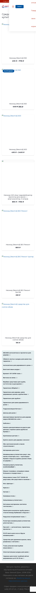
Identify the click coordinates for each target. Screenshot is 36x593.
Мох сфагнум (8, 483)
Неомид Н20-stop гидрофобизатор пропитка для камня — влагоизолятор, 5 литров (18, 197)
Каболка (7, 423)
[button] (13, 7)
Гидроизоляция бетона (12, 409)
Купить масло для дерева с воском (16, 440)
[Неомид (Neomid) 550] (18, 39)
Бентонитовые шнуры (11, 369)
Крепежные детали (11, 436)
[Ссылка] (5, 6)
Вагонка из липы (10, 377)
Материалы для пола (11, 450)
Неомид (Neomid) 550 (18, 58)
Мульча (6, 488)
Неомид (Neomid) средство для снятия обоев (18, 339)
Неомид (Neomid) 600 (18, 149)
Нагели (6, 492)
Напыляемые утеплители (13, 500)
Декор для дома (10, 413)
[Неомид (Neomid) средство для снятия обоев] (18, 319)
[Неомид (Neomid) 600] (18, 130)
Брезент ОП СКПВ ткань (12, 373)
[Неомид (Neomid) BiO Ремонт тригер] (18, 271)
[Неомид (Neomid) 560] (18, 85)
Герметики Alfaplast (11, 388)
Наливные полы (9, 496)
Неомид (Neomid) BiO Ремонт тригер (18, 291)
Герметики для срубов (12, 398)
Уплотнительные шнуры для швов (16, 552)
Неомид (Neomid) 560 (18, 104)
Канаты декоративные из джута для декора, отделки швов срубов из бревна (16, 429)
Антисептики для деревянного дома (18, 365)
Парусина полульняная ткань (14, 517)
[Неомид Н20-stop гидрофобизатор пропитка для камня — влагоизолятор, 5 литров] (18, 176)
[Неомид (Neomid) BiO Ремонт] (18, 226)
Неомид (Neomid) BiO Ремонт (18, 245)
